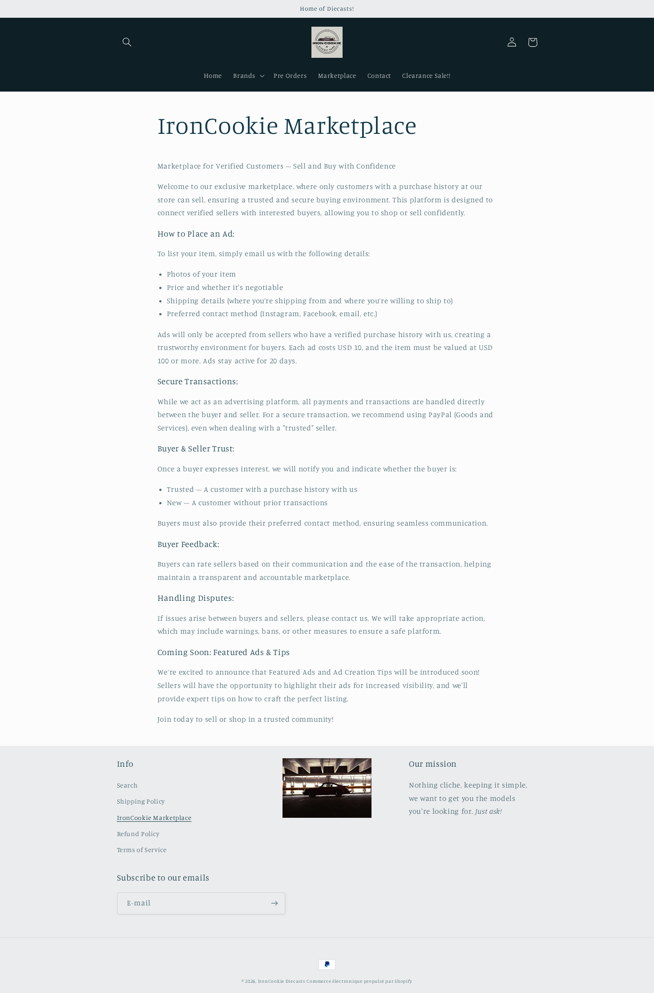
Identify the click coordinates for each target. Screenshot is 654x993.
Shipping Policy (141, 801)
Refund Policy (138, 833)
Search (127, 785)
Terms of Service (142, 849)
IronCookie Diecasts (281, 981)
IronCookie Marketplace (154, 817)
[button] (127, 42)
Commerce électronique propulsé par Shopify (359, 981)
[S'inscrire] (274, 903)
